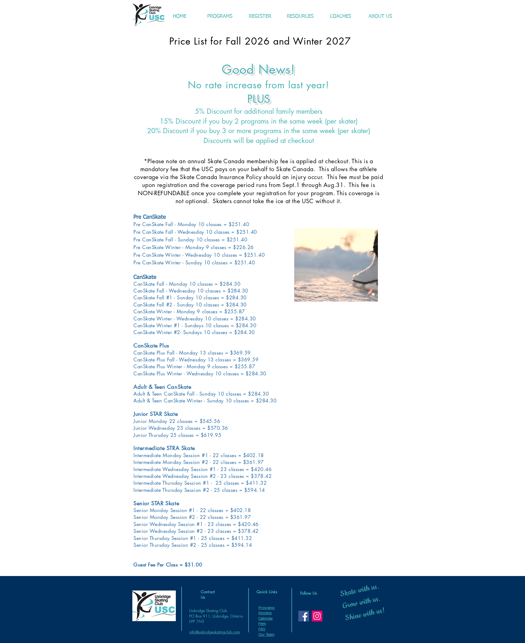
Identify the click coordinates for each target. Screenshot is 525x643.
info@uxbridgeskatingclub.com (214, 632)
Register (265, 613)
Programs (266, 608)
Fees (262, 624)
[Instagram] (317, 616)
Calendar (265, 619)
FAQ (261, 629)
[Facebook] (303, 616)
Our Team (266, 635)
